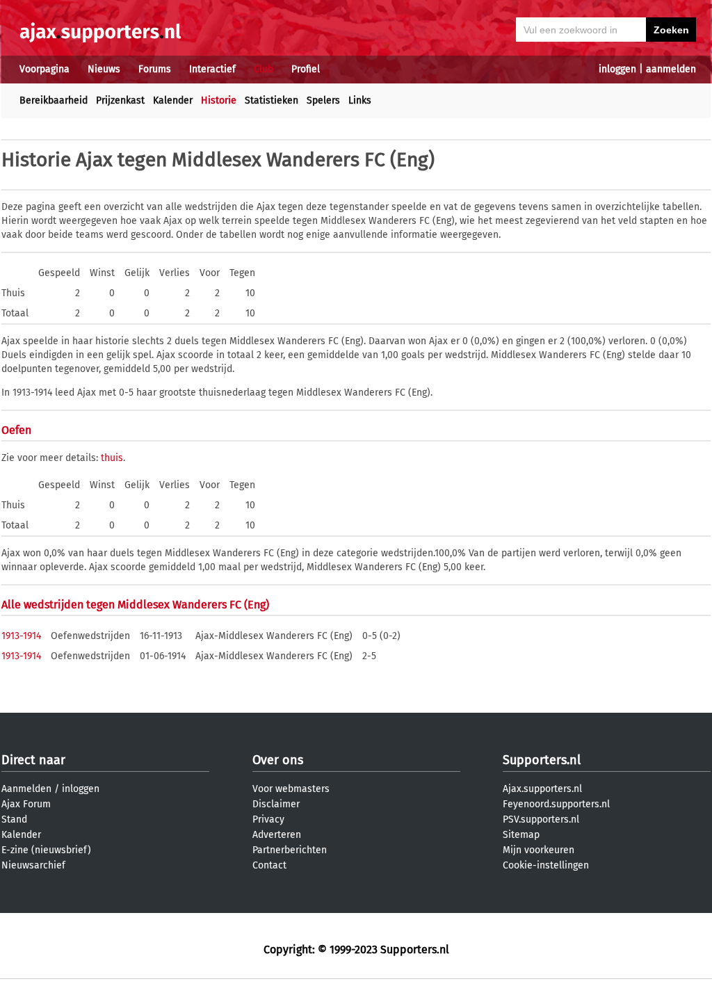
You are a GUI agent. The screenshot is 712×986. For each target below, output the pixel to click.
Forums (154, 69)
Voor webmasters (291, 789)
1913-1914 (21, 636)
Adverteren (276, 835)
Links (359, 100)
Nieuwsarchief (33, 865)
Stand (14, 819)
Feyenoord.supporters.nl (556, 804)
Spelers (323, 100)
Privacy (268, 819)
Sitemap (521, 835)
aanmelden (671, 69)
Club (263, 69)
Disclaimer (276, 804)
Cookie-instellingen (546, 865)
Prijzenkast (120, 100)
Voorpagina (44, 69)
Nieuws (104, 69)
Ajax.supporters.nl (542, 789)
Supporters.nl (542, 760)
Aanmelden (26, 789)
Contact (269, 865)
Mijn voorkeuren (538, 850)
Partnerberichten (289, 850)
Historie (218, 100)
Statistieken (271, 100)
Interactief (212, 69)
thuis (112, 458)
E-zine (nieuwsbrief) (46, 850)
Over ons (277, 760)
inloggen (617, 69)
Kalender (173, 100)
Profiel (305, 69)
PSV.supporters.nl (541, 819)
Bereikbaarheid (53, 100)
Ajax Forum (26, 804)
